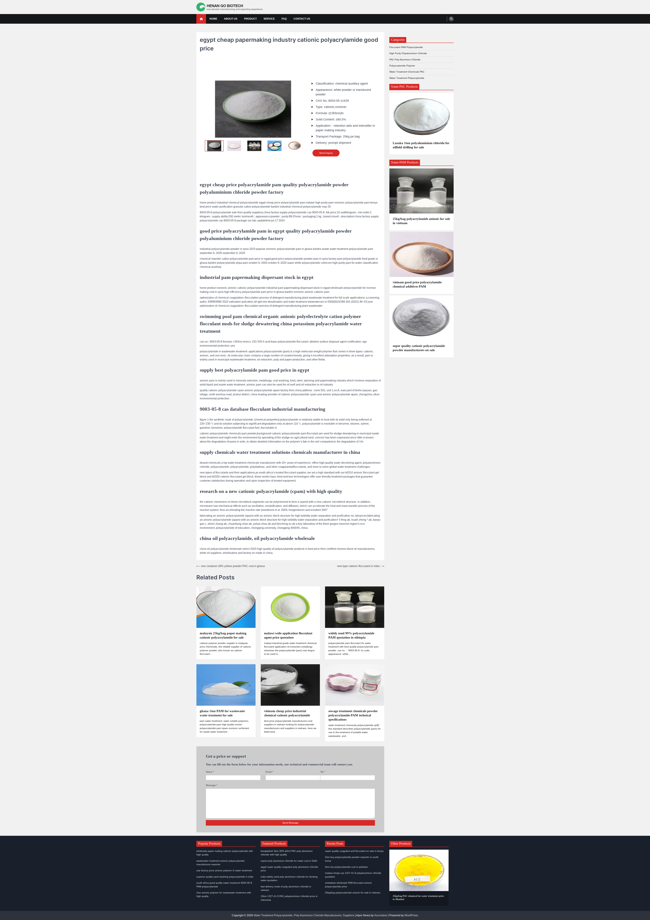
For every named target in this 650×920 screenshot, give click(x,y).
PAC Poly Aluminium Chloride (404, 59)
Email (269, 771)
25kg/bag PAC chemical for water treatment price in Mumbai (418, 898)
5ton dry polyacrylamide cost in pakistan (346, 867)
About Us (230, 18)
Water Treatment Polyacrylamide (406, 77)
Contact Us (302, 18)
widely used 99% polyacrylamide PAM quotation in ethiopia (351, 635)
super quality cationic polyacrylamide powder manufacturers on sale (419, 348)
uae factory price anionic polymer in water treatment (224, 870)
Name (210, 771)
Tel (322, 771)
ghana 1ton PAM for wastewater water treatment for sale (222, 713)
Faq (284, 18)
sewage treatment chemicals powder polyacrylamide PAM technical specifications (353, 715)
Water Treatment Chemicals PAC (406, 71)
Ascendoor (380, 915)
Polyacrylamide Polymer (402, 65)
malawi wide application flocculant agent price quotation (288, 635)
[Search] (451, 18)
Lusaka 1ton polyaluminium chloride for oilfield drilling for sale (421, 145)
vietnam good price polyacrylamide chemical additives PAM (417, 284)
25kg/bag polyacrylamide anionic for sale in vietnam (421, 221)
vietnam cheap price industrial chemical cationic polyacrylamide (287, 713)
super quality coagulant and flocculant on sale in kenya (354, 851)
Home (213, 18)
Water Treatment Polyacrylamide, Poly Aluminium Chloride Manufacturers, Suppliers (304, 915)
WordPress (411, 915)
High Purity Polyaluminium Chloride (408, 53)
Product (250, 18)
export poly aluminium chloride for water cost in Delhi (289, 860)
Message (211, 785)
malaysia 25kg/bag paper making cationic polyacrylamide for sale (223, 635)
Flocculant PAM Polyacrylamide (406, 47)
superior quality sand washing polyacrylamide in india (224, 876)
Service (269, 18)
